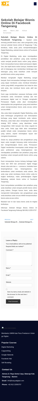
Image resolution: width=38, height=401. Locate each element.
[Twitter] (11, 391)
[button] (35, 3)
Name (8, 268)
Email (8, 275)
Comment (9, 250)
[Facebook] (4, 391)
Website (8, 282)
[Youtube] (18, 391)
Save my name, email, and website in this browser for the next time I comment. (19, 294)
